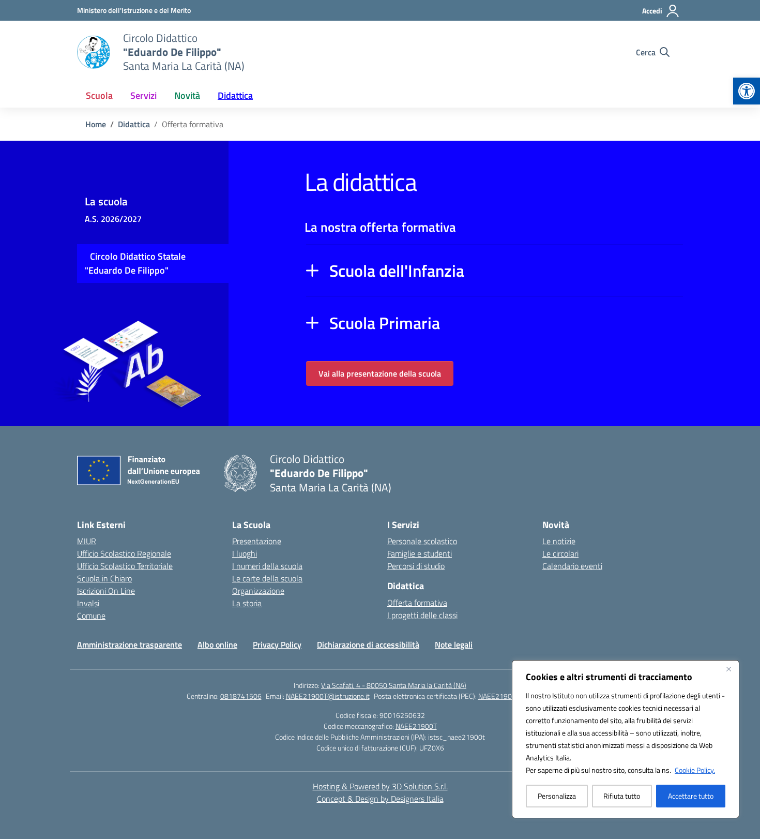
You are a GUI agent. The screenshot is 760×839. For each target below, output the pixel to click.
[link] (746, 91)
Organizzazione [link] (258, 591)
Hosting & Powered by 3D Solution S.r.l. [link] (380, 786)
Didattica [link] (235, 95)
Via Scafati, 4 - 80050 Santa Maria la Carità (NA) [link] (393, 685)
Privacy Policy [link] (277, 644)
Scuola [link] (99, 95)
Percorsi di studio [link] (416, 566)
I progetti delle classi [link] (422, 615)
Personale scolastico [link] (422, 541)
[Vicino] (728, 669)
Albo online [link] (217, 644)
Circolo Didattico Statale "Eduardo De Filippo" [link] (135, 263)
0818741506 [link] (241, 696)
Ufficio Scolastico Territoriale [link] (125, 566)
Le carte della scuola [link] (267, 578)
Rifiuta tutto (621, 795)
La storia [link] (247, 603)
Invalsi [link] (88, 603)
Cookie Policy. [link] (695, 770)
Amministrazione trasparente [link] (129, 644)
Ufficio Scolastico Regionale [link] (124, 553)
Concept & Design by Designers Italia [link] (380, 798)
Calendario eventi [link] (572, 566)
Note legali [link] (454, 644)
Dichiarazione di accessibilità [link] (368, 644)
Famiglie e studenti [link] (419, 553)
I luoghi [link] (244, 553)
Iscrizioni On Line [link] (106, 591)
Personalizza (557, 795)
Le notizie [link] (558, 541)
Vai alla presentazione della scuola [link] (379, 373)
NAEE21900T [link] (416, 726)
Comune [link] (91, 615)
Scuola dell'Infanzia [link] (396, 270)
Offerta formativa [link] (417, 602)
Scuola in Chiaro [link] (104, 578)
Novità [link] (187, 95)
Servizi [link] (143, 95)
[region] (625, 739)
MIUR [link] (86, 541)
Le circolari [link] (560, 553)
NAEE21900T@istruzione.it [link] (328, 696)
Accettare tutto (690, 795)
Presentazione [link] (256, 541)
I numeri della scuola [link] (267, 566)
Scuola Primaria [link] (384, 322)
